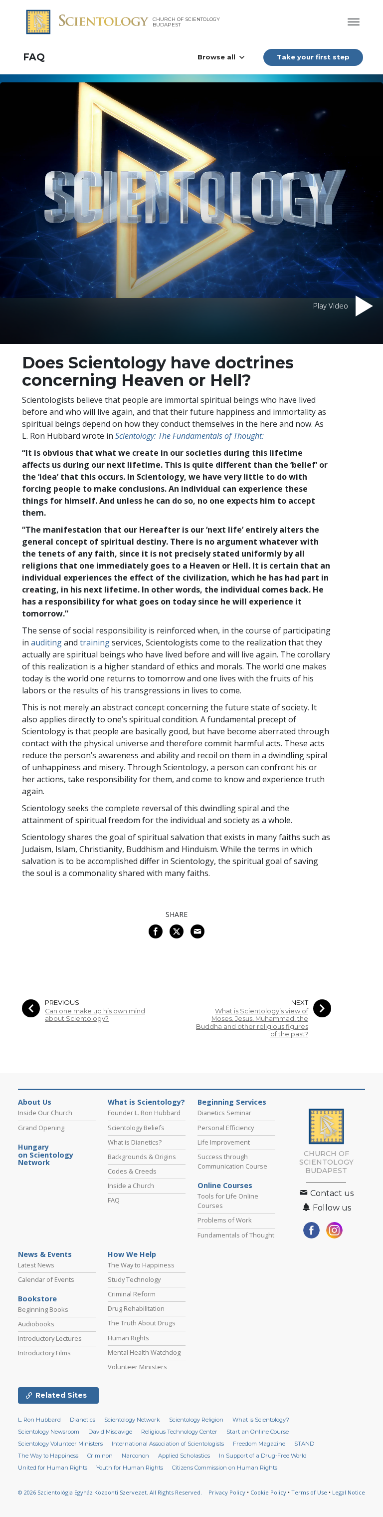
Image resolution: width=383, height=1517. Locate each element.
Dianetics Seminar (224, 1112)
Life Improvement (223, 1142)
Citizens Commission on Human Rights (224, 1467)
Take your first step (313, 57)
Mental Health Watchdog (144, 1352)
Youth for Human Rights (129, 1467)
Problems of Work (224, 1219)
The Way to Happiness (141, 1264)
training (95, 642)
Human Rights (128, 1337)
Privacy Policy (226, 1492)
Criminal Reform (132, 1293)
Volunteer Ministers (137, 1366)
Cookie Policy (268, 1492)
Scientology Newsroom (48, 1431)
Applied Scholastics (184, 1455)
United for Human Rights (52, 1467)
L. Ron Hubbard (39, 1419)
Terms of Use (309, 1492)
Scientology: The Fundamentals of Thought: (189, 435)
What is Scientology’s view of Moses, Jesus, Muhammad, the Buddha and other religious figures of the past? (252, 1022)
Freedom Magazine (259, 1443)
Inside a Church (131, 1185)
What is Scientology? (146, 1102)
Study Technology (134, 1279)
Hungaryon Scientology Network (45, 1155)
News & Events (45, 1254)
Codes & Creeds (132, 1171)
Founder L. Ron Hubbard (144, 1112)
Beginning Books (43, 1309)
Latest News (36, 1264)
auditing (46, 642)
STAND (304, 1443)
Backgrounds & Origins (142, 1156)
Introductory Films (44, 1352)
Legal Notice (348, 1492)
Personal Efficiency (225, 1127)
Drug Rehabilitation (136, 1308)
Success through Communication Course (232, 1161)
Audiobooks (36, 1323)
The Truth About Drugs (142, 1322)
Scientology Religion (196, 1419)
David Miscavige (110, 1431)
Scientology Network (132, 1419)
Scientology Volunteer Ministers (60, 1443)
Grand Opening (41, 1127)
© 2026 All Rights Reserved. (110, 1492)
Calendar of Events (46, 1279)
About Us (34, 1102)
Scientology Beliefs (136, 1127)
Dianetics (82, 1419)
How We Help (132, 1254)
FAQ (34, 57)
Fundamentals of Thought (235, 1234)
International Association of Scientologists (168, 1443)
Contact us (331, 1193)
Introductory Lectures (50, 1338)
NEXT (299, 1002)
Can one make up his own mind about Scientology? (95, 1014)
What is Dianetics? (135, 1142)
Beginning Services (231, 1102)
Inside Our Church (45, 1112)
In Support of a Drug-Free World (263, 1455)
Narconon (135, 1455)
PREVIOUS (62, 1002)
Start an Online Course (257, 1431)
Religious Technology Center (179, 1431)
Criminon (100, 1455)
